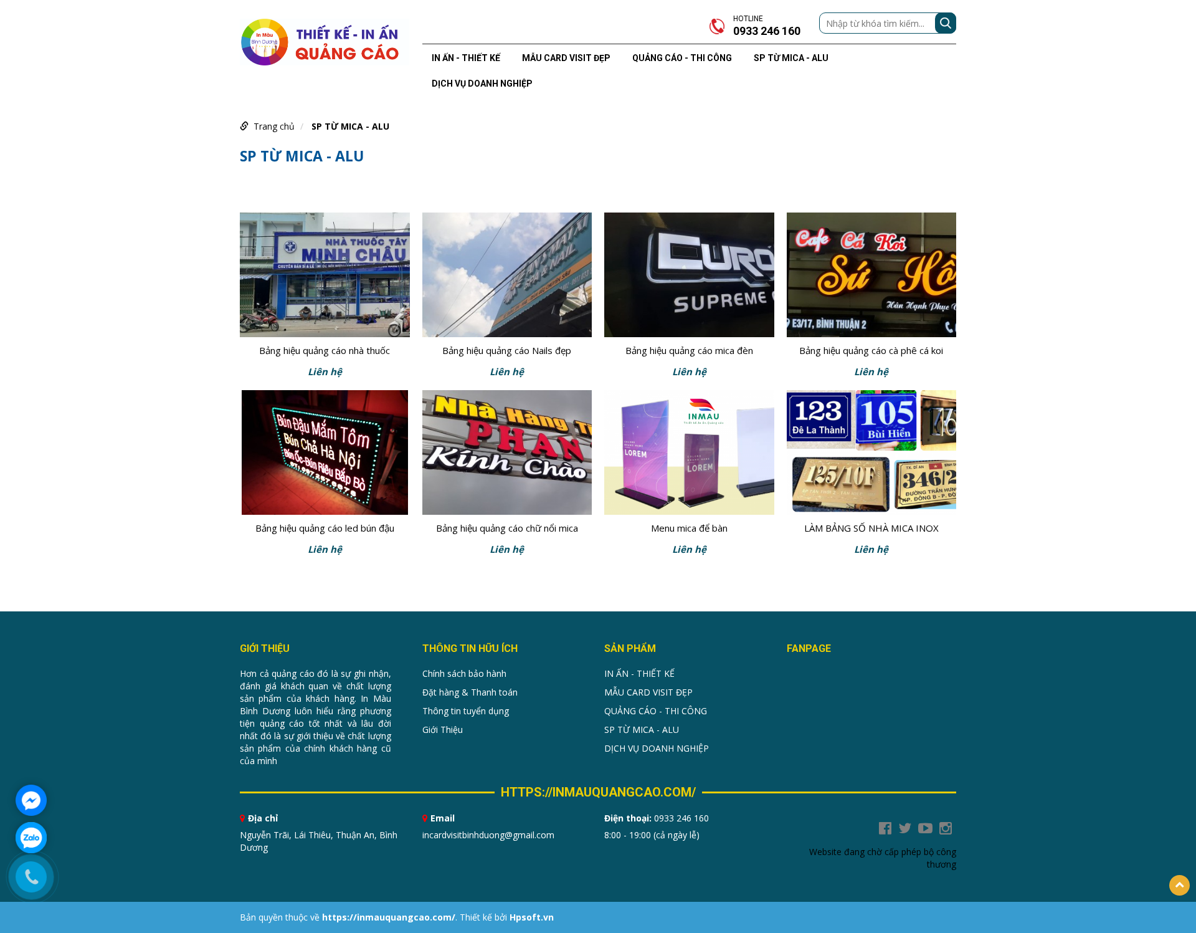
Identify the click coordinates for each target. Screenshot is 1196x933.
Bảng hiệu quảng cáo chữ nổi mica (507, 528)
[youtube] (925, 828)
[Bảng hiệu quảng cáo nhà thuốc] (325, 275)
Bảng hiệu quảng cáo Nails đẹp (506, 350)
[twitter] (904, 828)
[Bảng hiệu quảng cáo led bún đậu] (325, 452)
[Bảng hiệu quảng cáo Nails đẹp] (507, 275)
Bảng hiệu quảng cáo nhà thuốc (324, 350)
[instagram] (945, 828)
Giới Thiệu (442, 729)
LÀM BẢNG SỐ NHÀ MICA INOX (871, 528)
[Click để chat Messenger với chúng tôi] (31, 800)
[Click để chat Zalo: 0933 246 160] (31, 837)
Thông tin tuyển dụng (465, 711)
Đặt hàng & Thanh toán (470, 692)
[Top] (1179, 885)
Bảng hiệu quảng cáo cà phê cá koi (871, 350)
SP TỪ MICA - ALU (791, 58)
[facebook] (885, 828)
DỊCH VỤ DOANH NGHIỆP (482, 83)
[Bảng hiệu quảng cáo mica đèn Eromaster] (689, 275)
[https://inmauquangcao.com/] (324, 41)
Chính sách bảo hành (464, 673)
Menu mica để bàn (689, 528)
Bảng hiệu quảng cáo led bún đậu (324, 528)
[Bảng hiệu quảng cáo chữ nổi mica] (507, 452)
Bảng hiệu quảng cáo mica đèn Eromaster (689, 351)
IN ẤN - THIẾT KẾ (466, 58)
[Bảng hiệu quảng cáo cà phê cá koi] (872, 275)
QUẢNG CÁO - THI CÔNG (682, 58)
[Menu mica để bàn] (689, 452)
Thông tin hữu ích (470, 648)
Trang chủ (274, 126)
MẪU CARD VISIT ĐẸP (566, 58)
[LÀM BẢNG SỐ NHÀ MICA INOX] (872, 452)
